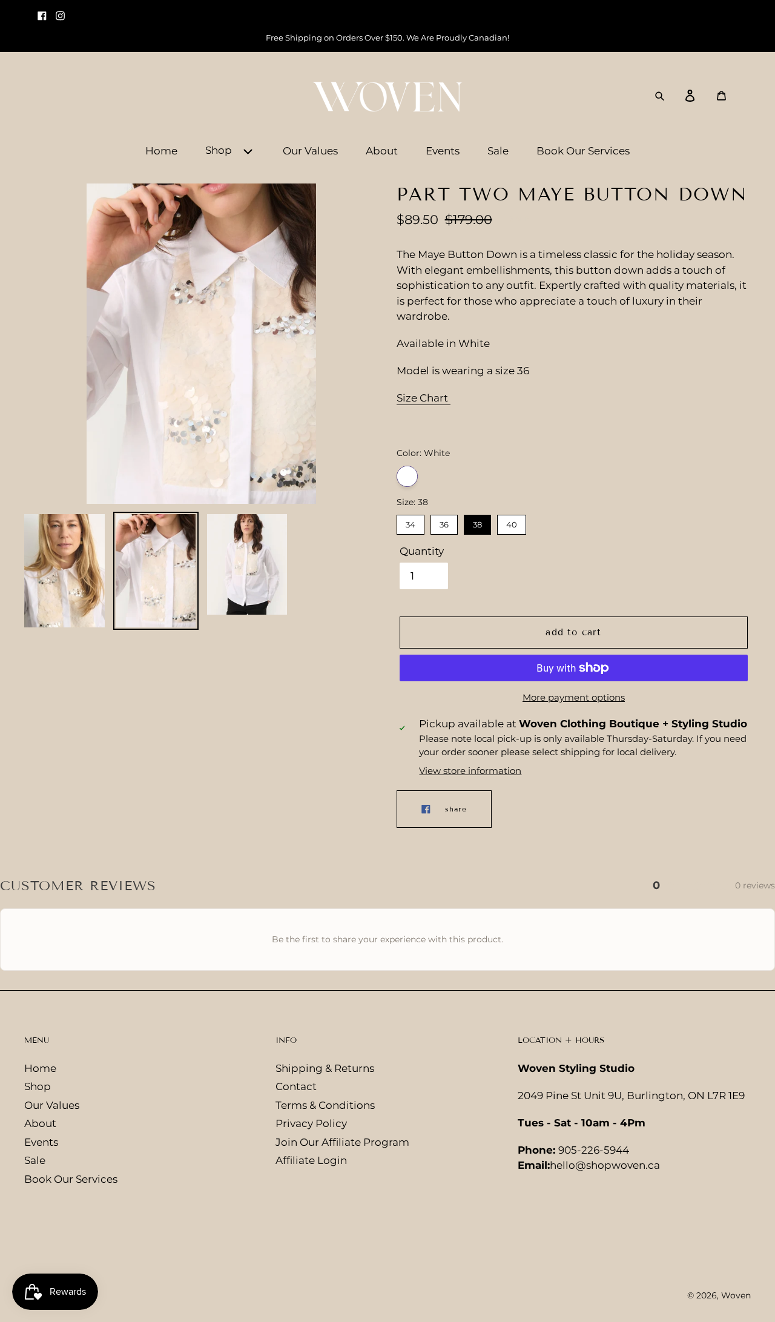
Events (41, 1142)
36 (444, 522)
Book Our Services (70, 1179)
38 (477, 522)
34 (411, 522)
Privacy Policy (311, 1123)
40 (511, 522)
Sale (34, 1160)
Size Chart (423, 398)
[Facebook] (44, 10)
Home (40, 1068)
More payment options (574, 697)
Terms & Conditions (325, 1105)
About (40, 1123)
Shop (37, 1086)
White (407, 476)
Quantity (422, 551)
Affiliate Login (311, 1160)
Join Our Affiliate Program (342, 1142)
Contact (296, 1086)
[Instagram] (62, 10)
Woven (736, 1295)
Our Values (51, 1105)
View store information (470, 770)
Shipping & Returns (324, 1068)
